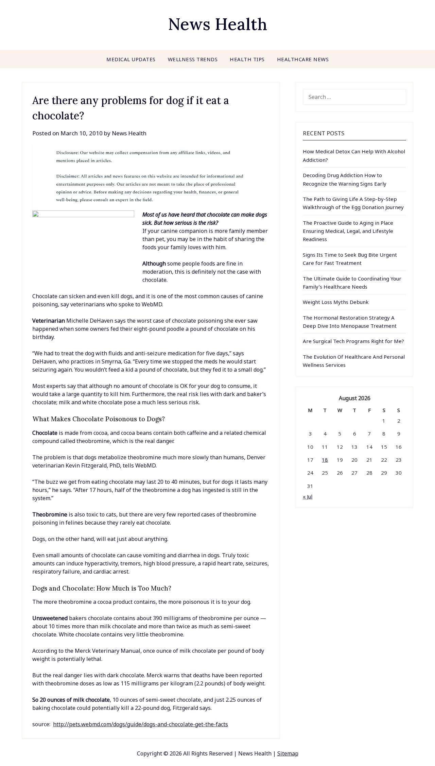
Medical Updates (131, 59)
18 (325, 459)
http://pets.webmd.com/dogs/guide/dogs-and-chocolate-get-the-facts (140, 724)
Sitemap (287, 753)
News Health (217, 24)
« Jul (307, 496)
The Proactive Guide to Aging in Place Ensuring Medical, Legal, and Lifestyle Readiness (348, 231)
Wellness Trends (193, 59)
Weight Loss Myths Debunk (336, 302)
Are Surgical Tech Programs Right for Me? (353, 341)
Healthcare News (303, 59)
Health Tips (247, 59)
